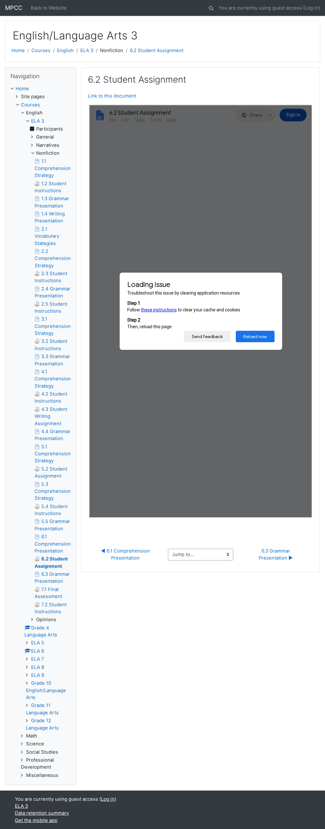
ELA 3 (86, 50)
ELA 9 (37, 675)
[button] (211, 7)
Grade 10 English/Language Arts (46, 690)
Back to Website (49, 8)
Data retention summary (42, 813)
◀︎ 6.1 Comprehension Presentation (126, 554)
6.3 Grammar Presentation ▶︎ (276, 554)
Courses (40, 50)
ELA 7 (37, 659)
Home (18, 50)
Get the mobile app (36, 820)
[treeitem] (40, 88)
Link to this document (112, 96)
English (65, 50)
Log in (311, 8)
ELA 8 (37, 667)
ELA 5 (37, 643)
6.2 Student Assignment (156, 50)
